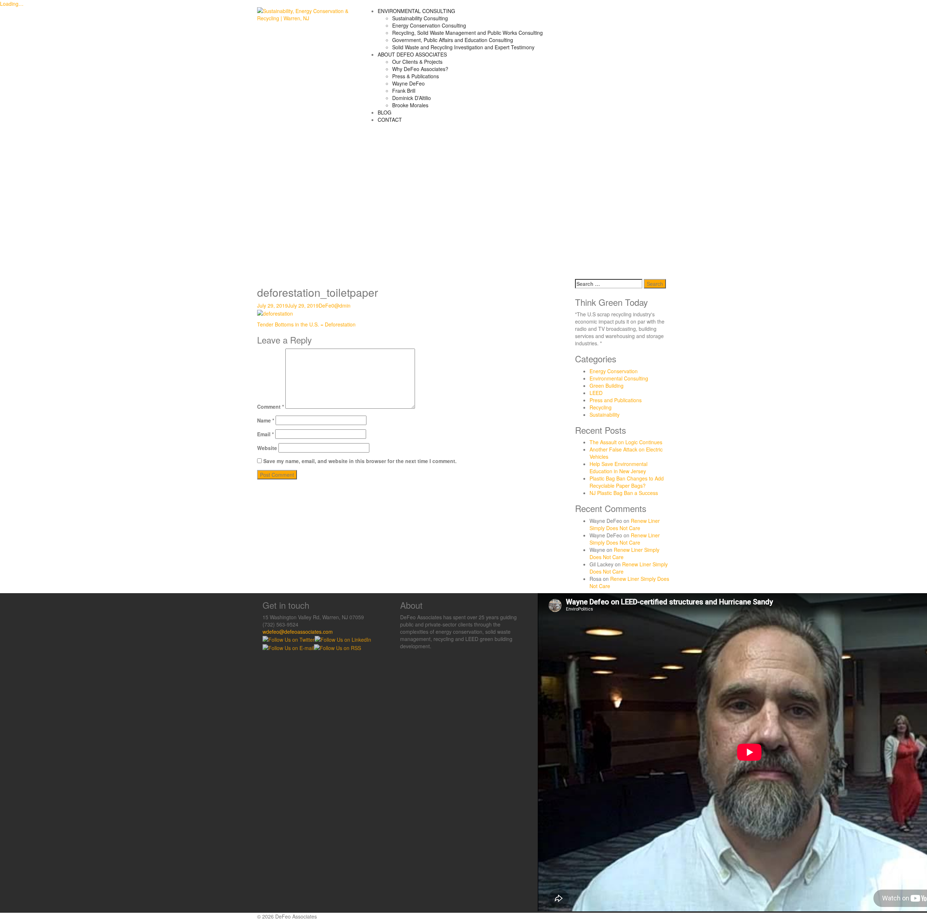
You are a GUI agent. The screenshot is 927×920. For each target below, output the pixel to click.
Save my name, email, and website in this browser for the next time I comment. (360, 461)
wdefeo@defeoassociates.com (298, 631)
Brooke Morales (410, 105)
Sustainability (605, 414)
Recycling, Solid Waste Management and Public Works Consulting (467, 32)
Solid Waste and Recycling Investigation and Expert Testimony (463, 47)
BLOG (384, 112)
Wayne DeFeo (408, 83)
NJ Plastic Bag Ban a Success (624, 492)
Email (265, 434)
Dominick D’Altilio (411, 97)
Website (267, 447)
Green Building (607, 385)
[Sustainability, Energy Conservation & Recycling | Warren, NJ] (304, 13)
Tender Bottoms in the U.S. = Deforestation (306, 324)
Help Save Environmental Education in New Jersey (618, 467)
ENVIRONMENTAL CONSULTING (416, 10)
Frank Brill (403, 90)
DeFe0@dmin (335, 305)
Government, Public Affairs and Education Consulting (452, 39)
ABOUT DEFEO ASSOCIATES (412, 54)
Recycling (601, 407)
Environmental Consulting (619, 378)
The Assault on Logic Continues (626, 442)
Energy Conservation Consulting (429, 25)
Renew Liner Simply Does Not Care (625, 524)
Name (265, 420)
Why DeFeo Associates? (420, 68)
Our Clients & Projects (417, 61)
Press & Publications (415, 76)
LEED (596, 392)
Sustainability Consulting (420, 18)
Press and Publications (616, 400)
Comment (270, 406)
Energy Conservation (614, 371)
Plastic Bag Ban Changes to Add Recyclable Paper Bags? (627, 482)
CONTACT (390, 119)
